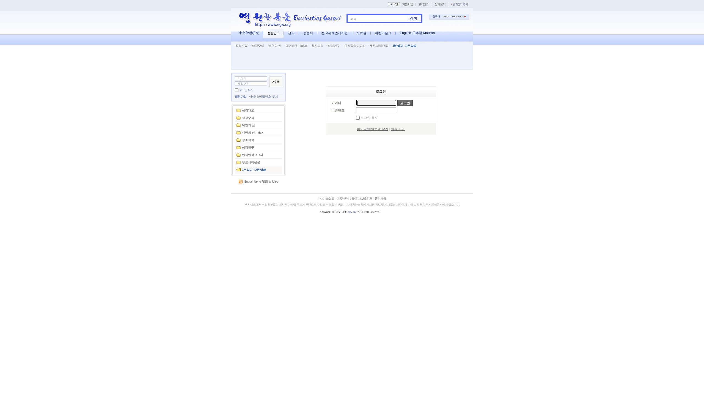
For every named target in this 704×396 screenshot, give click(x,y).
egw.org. (352, 212)
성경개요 (241, 45)
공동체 (308, 33)
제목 (353, 19)
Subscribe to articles (261, 181)
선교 (291, 33)
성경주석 (258, 45)
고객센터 (423, 4)
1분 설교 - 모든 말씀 (404, 45)
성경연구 (273, 33)
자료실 (361, 33)
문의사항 (380, 198)
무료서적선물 (379, 45)
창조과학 (317, 45)
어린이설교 (383, 33)
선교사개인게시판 (334, 33)
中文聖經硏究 (249, 33)
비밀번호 (338, 110)
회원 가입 (240, 96)
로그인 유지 (246, 90)
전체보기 (440, 4)
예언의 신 (274, 45)
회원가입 (407, 4)
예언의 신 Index (296, 45)
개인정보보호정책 (361, 198)
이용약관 (341, 198)
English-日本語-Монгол (417, 33)
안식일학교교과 (354, 45)
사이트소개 (327, 198)
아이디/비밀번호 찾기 (263, 96)
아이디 (336, 103)
